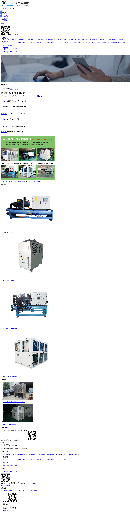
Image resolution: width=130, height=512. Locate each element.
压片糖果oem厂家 (27, 490)
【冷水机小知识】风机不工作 (35, 181)
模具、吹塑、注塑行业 (35, 42)
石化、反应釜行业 (59, 42)
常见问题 (10, 45)
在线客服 (16, 34)
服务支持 (5, 44)
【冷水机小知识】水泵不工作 (12, 181)
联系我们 (5, 52)
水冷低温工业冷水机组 (72, 39)
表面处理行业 (44, 42)
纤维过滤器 (20, 490)
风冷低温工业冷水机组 (61, 39)
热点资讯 (14, 48)
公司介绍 (5, 51)
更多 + (8, 427)
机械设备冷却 (26, 42)
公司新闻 (5, 48)
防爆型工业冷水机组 (96, 39)
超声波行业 (92, 42)
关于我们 (5, 49)
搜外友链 (3, 490)
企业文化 (10, 51)
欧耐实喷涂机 (35, 490)
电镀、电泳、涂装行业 (83, 42)
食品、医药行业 (67, 42)
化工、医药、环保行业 (8, 42)
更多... (79, 454)
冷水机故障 (4, 101)
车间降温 (123, 42)
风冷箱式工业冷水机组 (8, 39)
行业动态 (10, 48)
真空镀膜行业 (75, 42)
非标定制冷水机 (122, 39)
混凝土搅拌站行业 (18, 42)
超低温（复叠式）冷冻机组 (84, 39)
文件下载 (14, 45)
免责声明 (3, 485)
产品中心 (5, 38)
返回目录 (21, 181)
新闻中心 (5, 47)
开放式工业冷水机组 (50, 39)
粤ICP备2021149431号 (30, 483)
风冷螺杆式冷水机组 (30, 39)
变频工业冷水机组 (105, 39)
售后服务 (5, 45)
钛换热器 (7, 490)
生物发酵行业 (51, 42)
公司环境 (14, 51)
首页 (4, 37)
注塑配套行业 (117, 42)
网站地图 (8, 485)
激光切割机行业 (99, 42)
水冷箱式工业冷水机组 (19, 39)
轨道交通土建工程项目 (108, 42)
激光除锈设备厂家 (13, 490)
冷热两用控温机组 (114, 39)
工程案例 (5, 41)
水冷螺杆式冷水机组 (40, 39)
